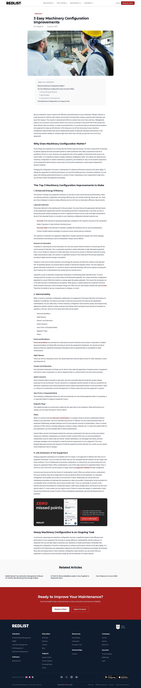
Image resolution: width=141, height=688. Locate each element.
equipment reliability (83, 468)
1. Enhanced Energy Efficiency (48, 92)
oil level (104, 285)
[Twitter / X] (66, 677)
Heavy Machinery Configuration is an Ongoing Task (53, 101)
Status (44, 668)
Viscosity (40, 221)
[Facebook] (61, 677)
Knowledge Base (47, 664)
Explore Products (80, 609)
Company (88, 3)
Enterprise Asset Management (21, 638)
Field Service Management (20, 651)
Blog (43, 648)
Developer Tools (77, 644)
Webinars (45, 641)
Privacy (111, 684)
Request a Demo (61, 609)
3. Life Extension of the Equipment (49, 98)
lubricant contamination (61, 418)
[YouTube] (76, 677)
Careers (104, 641)
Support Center (46, 657)
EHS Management (17, 648)
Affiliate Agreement (101, 684)
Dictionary (45, 638)
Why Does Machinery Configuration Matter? (51, 86)
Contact (104, 638)
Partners (74, 654)
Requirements (16, 661)
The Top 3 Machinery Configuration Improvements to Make (56, 89)
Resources (75, 3)
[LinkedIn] (71, 677)
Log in (118, 3)
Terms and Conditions (122, 684)
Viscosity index (42, 228)
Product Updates (47, 661)
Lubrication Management (19, 644)
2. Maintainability (44, 95)
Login (103, 661)
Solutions (61, 3)
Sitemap (90, 684)
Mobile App (105, 657)
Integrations (75, 641)
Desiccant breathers (41, 342)
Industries (47, 3)
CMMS (14, 641)
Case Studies (76, 638)
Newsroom (105, 644)
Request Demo (128, 3)
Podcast (44, 644)
